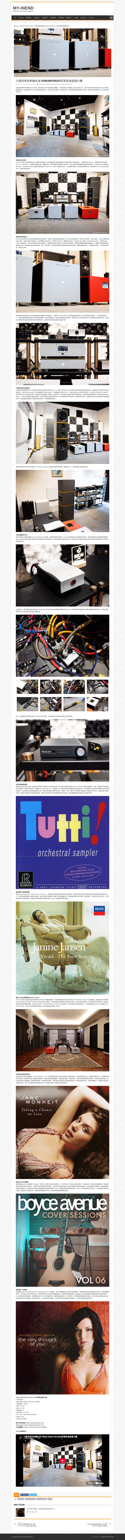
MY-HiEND (23, 8)
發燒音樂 (52, 17)
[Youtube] (96, 1537)
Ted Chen (19, 84)
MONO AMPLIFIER (41, 1499)
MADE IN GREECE (30, 1499)
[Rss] (92, 1537)
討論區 (76, 17)
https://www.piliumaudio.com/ (34, 1425)
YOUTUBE (91, 17)
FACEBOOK (83, 17)
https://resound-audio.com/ (35, 1423)
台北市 (50, 1499)
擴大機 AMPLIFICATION (66, 84)
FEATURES (21, 1499)
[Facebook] (94, 1537)
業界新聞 (28, 17)
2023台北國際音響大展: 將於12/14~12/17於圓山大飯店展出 (27, 1524)
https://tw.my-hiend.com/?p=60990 (35, 1427)
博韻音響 (48, 84)
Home (17, 26)
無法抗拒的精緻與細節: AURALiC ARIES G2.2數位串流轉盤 (97, 1524)
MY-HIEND (111, 1537)
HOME (15, 17)
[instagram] (98, 1537)
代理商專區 (61, 17)
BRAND (22, 26)
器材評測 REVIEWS (55, 84)
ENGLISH (21, 17)
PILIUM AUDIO (29, 26)
